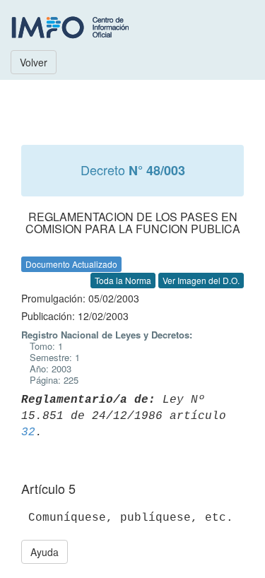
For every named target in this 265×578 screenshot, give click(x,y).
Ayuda (44, 552)
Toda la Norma (123, 280)
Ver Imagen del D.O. (201, 280)
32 (28, 432)
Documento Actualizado (71, 264)
